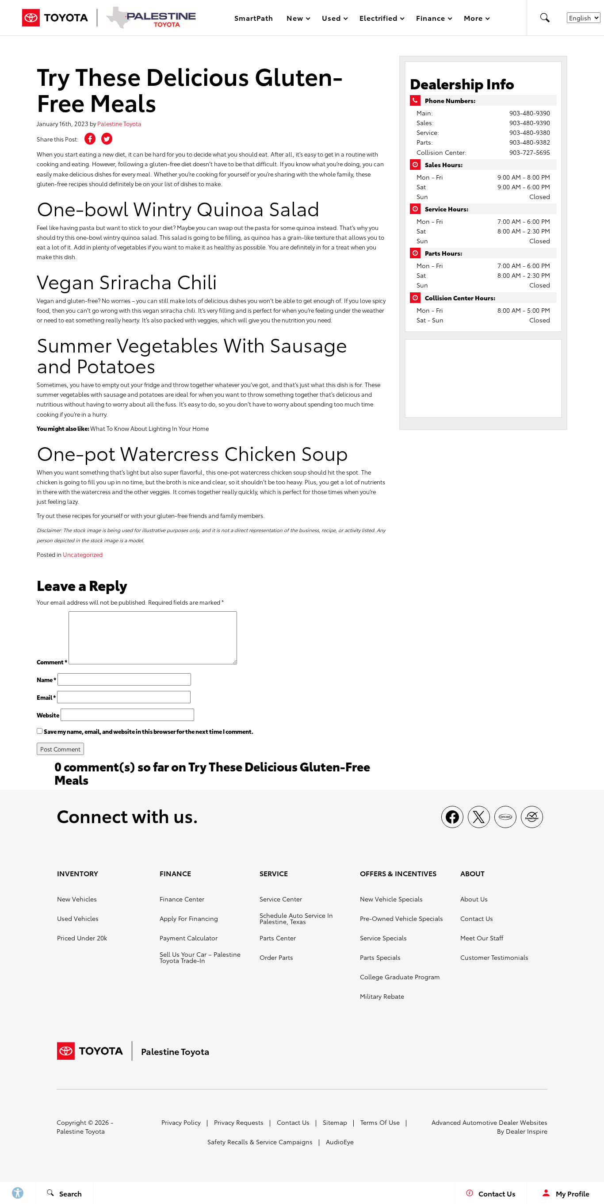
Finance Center (182, 898)
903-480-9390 (529, 112)
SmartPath (253, 17)
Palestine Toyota (119, 123)
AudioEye (340, 1141)
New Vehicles (77, 898)
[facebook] (452, 817)
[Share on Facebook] (90, 139)
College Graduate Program (400, 976)
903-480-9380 (529, 132)
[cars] (505, 817)
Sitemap (335, 1122)
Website (48, 715)
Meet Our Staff (481, 937)
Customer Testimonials (494, 957)
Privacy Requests (239, 1122)
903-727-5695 (529, 152)
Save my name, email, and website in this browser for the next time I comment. (148, 731)
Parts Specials (380, 957)
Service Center (281, 898)
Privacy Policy (181, 1122)
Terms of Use (380, 1122)
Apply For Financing (189, 918)
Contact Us (476, 918)
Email (46, 697)
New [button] (296, 19)
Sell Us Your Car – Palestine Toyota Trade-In (200, 957)
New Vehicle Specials (391, 898)
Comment (52, 662)
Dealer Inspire (526, 1131)
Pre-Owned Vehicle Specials (401, 918)
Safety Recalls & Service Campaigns (260, 1141)
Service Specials (383, 937)
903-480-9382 (529, 142)
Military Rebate (382, 996)
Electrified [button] (378, 19)
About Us (474, 898)
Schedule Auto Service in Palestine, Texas (296, 918)
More (473, 19)
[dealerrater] (532, 817)
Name (46, 679)
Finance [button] (430, 19)
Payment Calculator (189, 937)
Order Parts (276, 957)
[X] (479, 817)
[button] (544, 17)
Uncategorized (83, 554)
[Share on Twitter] (106, 139)
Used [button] (331, 19)
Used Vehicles (78, 918)
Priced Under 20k (82, 937)
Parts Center (278, 937)
